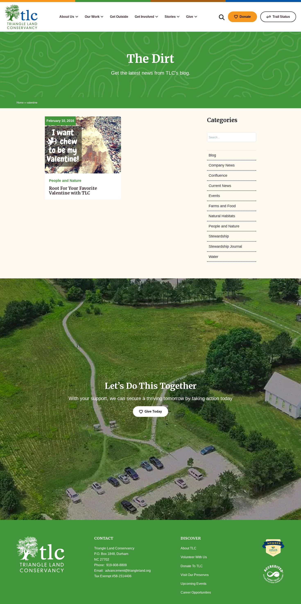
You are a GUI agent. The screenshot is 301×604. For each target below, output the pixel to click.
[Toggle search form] (222, 16)
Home (20, 102)
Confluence (218, 175)
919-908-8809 (116, 565)
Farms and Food (222, 206)
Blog (212, 155)
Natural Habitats (222, 216)
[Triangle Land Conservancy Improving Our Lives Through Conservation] (21, 16)
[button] (68, 16)
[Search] (249, 137)
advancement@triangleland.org (128, 570)
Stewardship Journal (225, 246)
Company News (222, 165)
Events (214, 196)
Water (213, 257)
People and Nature (224, 226)
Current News (220, 186)
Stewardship (219, 236)
